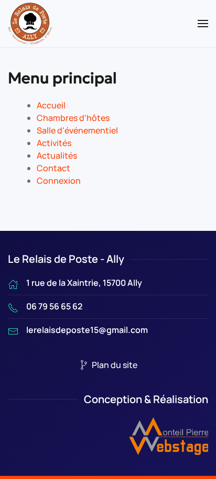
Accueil (51, 105)
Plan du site (114, 365)
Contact (53, 168)
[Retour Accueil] (30, 23)
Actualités (57, 155)
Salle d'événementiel (77, 130)
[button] (203, 23)
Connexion (59, 180)
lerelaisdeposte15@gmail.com (87, 330)
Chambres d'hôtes (73, 118)
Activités (54, 143)
